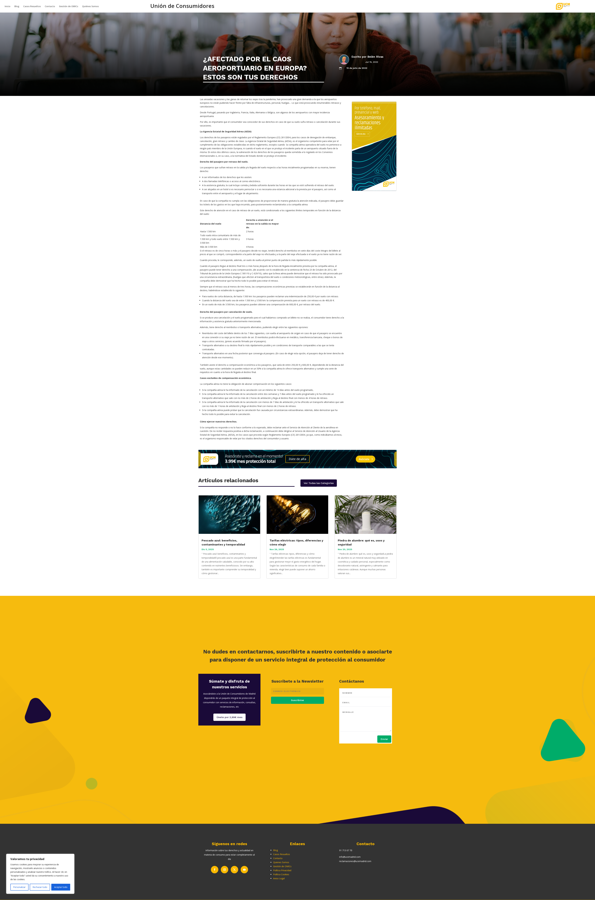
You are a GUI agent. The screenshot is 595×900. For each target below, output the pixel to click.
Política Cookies (281, 874)
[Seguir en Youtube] (244, 869)
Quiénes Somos (90, 6)
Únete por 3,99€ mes (229, 717)
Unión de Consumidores (182, 7)
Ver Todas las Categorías (319, 483)
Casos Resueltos (32, 6)
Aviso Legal (279, 878)
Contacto (50, 6)
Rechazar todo (40, 887)
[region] (40, 874)
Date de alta (297, 459)
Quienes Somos (281, 862)
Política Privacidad (282, 870)
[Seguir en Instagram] (224, 869)
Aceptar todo (60, 887)
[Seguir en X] (234, 869)
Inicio (7, 6)
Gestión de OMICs (68, 6)
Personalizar (19, 887)
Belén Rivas (375, 56)
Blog (16, 6)
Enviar (384, 739)
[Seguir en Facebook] (214, 869)
